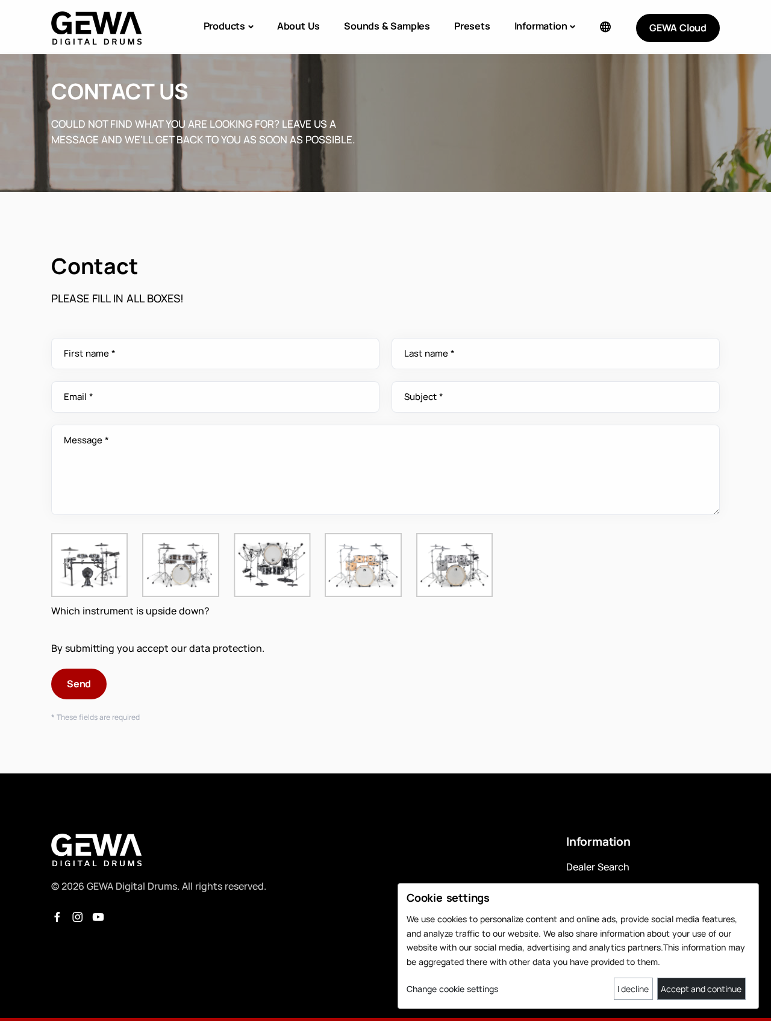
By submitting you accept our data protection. (157, 648)
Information (540, 26)
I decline (633, 988)
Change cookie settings (452, 988)
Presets (472, 26)
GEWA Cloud (678, 27)
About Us (298, 26)
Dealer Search (597, 866)
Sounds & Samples (387, 26)
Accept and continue (701, 988)
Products (224, 26)
